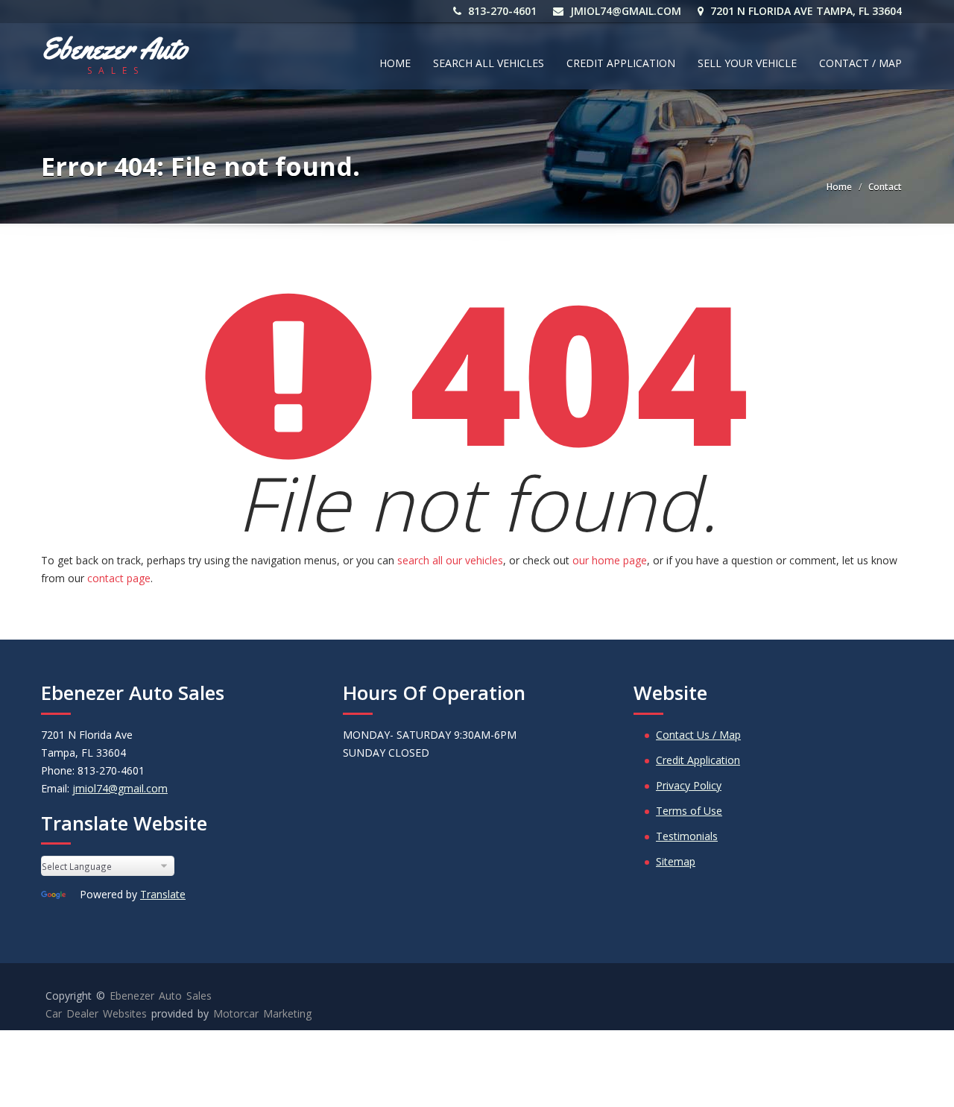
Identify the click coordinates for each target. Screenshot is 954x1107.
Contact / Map (860, 63)
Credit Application (620, 63)
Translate (163, 894)
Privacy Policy (688, 785)
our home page (609, 560)
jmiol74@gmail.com (624, 11)
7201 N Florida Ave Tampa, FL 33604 (804, 11)
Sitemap (675, 861)
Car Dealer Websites (96, 1013)
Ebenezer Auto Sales (161, 995)
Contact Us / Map (698, 735)
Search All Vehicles (488, 63)
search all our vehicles (450, 560)
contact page (119, 578)
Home (395, 63)
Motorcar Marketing (262, 1013)
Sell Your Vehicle (747, 63)
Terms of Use (689, 811)
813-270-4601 (501, 11)
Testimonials (687, 836)
